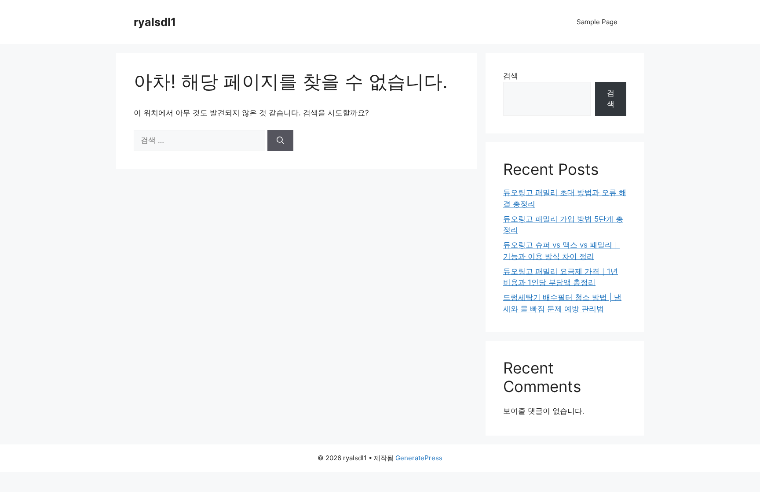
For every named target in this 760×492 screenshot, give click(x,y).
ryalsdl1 (155, 22)
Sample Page (597, 22)
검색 (510, 75)
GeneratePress (418, 458)
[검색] (280, 140)
